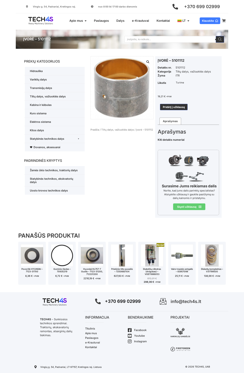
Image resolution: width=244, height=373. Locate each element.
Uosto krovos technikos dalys (49, 190)
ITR (178, 75)
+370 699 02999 (202, 6)
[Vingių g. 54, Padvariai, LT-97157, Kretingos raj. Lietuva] (35, 366)
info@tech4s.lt (186, 301)
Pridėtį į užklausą (174, 107)
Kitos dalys (37, 130)
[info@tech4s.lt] (163, 301)
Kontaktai (163, 20)
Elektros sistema (40, 121)
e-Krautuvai (140, 20)
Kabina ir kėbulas (41, 105)
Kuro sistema (38, 113)
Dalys (120, 20)
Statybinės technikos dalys (47, 138)
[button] (148, 62)
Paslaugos (101, 20)
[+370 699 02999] (175, 6)
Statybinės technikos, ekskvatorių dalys (51, 180)
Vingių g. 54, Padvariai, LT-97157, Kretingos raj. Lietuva (71, 367)
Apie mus (76, 20)
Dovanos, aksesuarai (47, 147)
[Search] (220, 39)
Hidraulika (36, 71)
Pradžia (94, 129)
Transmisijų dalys (41, 88)
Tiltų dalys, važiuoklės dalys (48, 96)
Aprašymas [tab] (170, 121)
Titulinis (90, 328)
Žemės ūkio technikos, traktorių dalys (54, 170)
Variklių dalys (38, 79)
